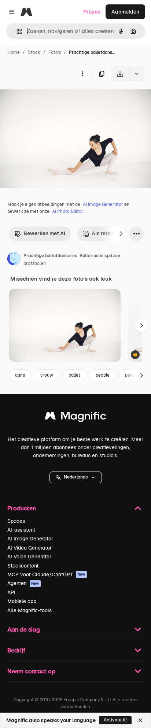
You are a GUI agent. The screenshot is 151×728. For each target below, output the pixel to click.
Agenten (23, 583)
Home (13, 52)
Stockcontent (22, 565)
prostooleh (34, 263)
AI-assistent (21, 529)
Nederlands (76, 477)
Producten (21, 508)
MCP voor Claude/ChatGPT (46, 574)
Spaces (16, 521)
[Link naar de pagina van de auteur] (14, 259)
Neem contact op (31, 671)
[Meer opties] (82, 73)
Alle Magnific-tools (29, 610)
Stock (34, 52)
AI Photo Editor (67, 211)
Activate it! (115, 720)
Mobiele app (21, 601)
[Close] (140, 720)
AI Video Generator (29, 547)
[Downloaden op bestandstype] (136, 73)
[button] (75, 477)
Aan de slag (23, 629)
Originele (48, 98)
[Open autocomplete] (16, 31)
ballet (74, 375)
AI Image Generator (103, 204)
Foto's (54, 52)
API (11, 592)
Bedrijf (16, 650)
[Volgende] (121, 233)
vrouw (46, 375)
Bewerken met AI (44, 233)
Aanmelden (125, 11)
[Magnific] (75, 417)
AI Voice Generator (29, 556)
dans (20, 375)
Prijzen (91, 11)
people (103, 375)
